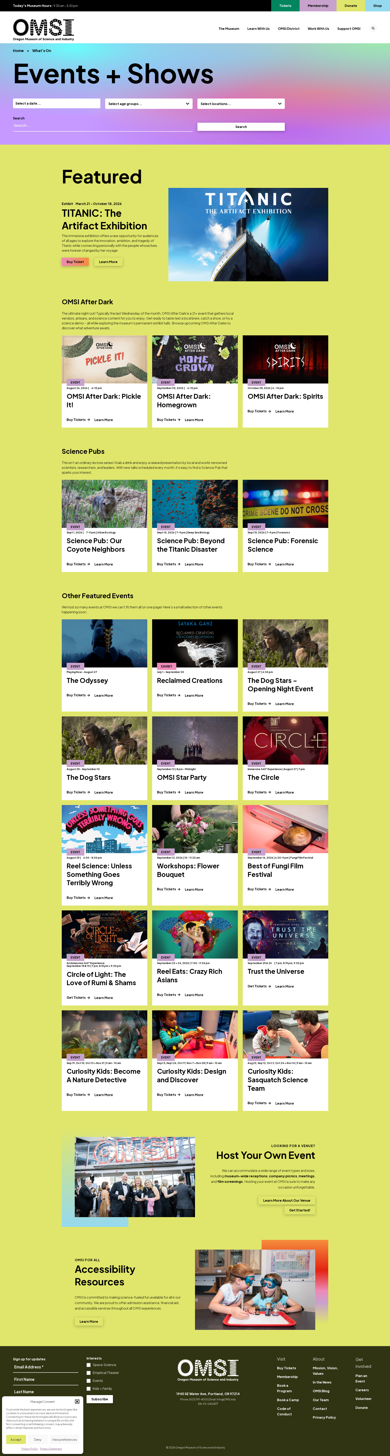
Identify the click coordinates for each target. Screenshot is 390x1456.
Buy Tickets (76, 419)
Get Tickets (76, 997)
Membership (318, 5)
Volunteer (363, 1398)
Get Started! (299, 1211)
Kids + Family (102, 1388)
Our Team (321, 1400)
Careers (362, 1390)
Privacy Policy (324, 1417)
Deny (37, 1439)
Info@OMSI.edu (226, 1399)
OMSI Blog (321, 1391)
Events (98, 1380)
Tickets (287, 5)
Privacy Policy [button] (30, 1448)
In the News (322, 1382)
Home (18, 50)
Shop (377, 5)
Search (19, 118)
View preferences (64, 1439)
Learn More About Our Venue (286, 1201)
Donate (350, 5)
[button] (77, 1402)
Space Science (104, 1365)
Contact (320, 1408)
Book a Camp (288, 1400)
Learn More (110, 261)
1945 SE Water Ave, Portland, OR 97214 (208, 1394)
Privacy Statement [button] (51, 1448)
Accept (16, 1439)
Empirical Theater (106, 1372)
